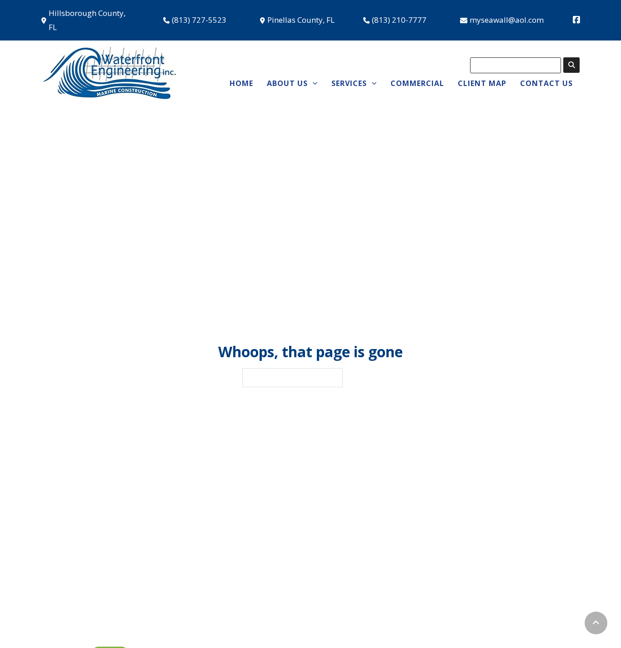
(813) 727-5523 (199, 20)
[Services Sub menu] (374, 83)
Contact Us (546, 83)
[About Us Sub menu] (315, 83)
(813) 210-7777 (399, 20)
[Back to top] (596, 623)
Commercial (417, 83)
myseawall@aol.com (507, 20)
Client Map (482, 83)
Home (241, 83)
